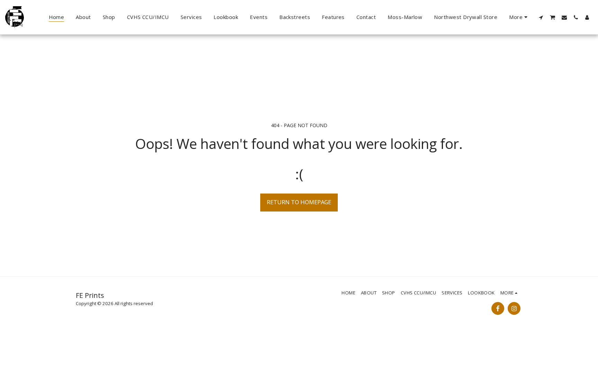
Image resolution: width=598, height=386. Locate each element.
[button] (541, 17)
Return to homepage (299, 202)
